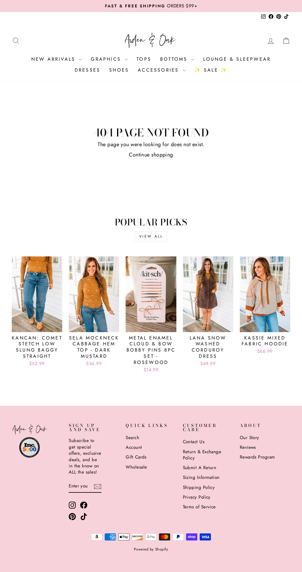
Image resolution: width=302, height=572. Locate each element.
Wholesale (136, 467)
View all (151, 236)
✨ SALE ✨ (211, 70)
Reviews (248, 447)
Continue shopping (151, 155)
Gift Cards (136, 457)
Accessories (159, 70)
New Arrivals (54, 59)
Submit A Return (199, 467)
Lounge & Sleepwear (237, 59)
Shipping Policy (199, 487)
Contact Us (194, 442)
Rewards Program (257, 457)
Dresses (87, 70)
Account (134, 447)
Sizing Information (201, 477)
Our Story (249, 437)
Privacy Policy (197, 497)
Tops (144, 59)
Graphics (107, 59)
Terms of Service (199, 507)
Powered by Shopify (151, 549)
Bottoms (175, 59)
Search (132, 437)
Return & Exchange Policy (202, 455)
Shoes (119, 70)
